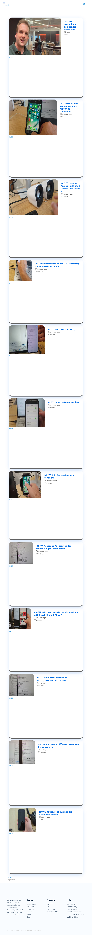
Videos (29, 912)
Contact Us (71, 904)
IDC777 (50, 904)
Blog (28, 917)
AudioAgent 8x (52, 912)
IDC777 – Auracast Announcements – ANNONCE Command (69, 107)
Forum (29, 914)
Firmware (30, 909)
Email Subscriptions (74, 912)
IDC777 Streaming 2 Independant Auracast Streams (56, 813)
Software (30, 907)
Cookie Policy (72, 907)
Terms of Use (72, 909)
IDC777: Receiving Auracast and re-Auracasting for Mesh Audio (54, 547)
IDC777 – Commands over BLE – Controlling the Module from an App (57, 265)
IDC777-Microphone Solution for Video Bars (70, 25)
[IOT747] (9, 5)
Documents (31, 904)
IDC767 (50, 907)
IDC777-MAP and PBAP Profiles (63, 402)
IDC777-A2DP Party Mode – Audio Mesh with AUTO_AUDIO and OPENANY (56, 613)
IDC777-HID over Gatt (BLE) (62, 329)
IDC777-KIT (51, 909)
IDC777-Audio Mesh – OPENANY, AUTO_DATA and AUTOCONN (53, 679)
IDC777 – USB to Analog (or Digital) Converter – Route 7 (70, 187)
